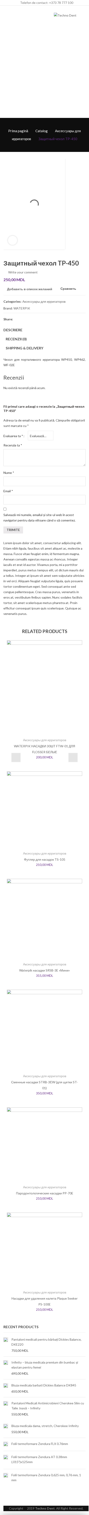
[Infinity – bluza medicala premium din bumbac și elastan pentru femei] (5, 1368)
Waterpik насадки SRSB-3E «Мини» (44, 970)
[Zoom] (12, 240)
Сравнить (68, 288)
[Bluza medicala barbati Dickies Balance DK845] (5, 1388)
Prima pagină (18, 131)
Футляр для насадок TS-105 (44, 859)
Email (8, 491)
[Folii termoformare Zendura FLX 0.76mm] (5, 1444)
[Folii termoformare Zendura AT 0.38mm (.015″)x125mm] (5, 1460)
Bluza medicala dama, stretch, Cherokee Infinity (45, 1426)
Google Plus (41, 319)
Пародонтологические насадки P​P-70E (44, 1193)
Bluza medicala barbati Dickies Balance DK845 (43, 1385)
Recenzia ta (12, 445)
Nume (8, 473)
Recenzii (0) (16, 339)
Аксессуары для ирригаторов (43, 301)
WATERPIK (21, 308)
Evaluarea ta (13, 436)
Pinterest (33, 319)
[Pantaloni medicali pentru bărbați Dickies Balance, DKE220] (5, 1345)
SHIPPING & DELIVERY (24, 348)
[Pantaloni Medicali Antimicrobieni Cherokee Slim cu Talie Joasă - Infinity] (5, 1409)
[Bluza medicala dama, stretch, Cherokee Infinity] (5, 1428)
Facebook (17, 319)
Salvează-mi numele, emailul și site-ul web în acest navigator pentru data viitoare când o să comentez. (39, 517)
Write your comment (23, 272)
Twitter (25, 319)
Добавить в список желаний (29, 289)
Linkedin (50, 319)
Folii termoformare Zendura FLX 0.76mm (39, 1444)
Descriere (12, 330)
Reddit (58, 319)
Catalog (41, 131)
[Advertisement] (44, 71)
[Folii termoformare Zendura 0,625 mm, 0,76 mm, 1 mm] (5, 1478)
